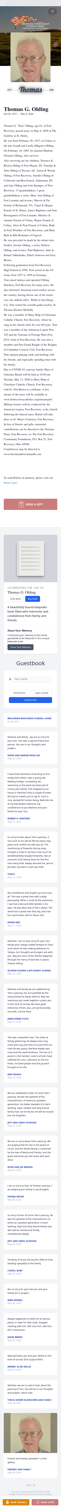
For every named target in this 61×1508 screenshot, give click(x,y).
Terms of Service (39, 1494)
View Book (15, 598)
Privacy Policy (22, 1494)
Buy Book (32, 598)
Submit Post (30, 699)
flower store (10, 482)
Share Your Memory (20, 647)
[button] (30, 1433)
